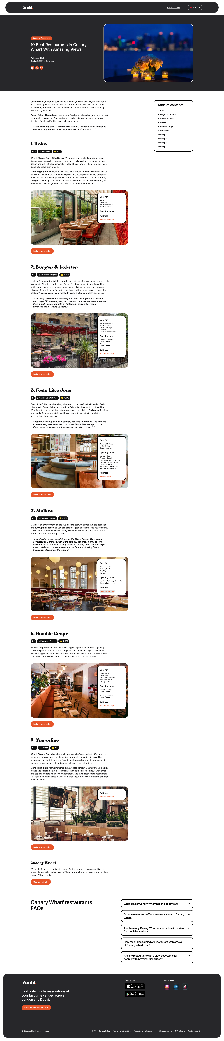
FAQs (94, 1031)
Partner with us (173, 7)
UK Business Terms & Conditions (172, 1031)
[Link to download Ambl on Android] (135, 994)
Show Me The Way (106, 476)
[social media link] (32, 67)
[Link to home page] (73, 982)
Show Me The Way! (107, 219)
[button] (195, 7)
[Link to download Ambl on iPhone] (135, 986)
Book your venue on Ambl (36, 1007)
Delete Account (194, 1031)
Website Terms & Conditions (145, 1031)
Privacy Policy (104, 1031)
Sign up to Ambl (40, 882)
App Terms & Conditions (122, 1031)
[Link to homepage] (28, 7)
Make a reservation (42, 251)
